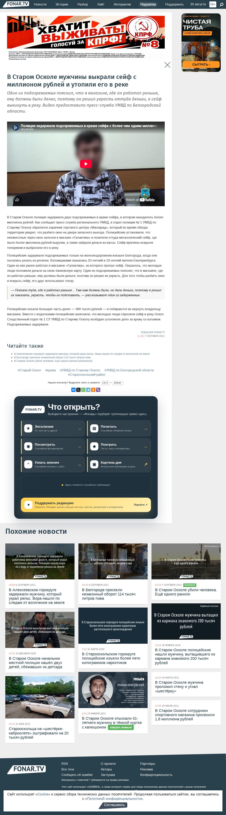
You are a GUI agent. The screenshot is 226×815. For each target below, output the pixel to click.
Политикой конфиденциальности (114, 798)
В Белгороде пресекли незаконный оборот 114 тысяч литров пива (52, 357)
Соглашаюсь (114, 804)
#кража (50, 370)
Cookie (42, 794)
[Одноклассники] (93, 390)
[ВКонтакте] (73, 390)
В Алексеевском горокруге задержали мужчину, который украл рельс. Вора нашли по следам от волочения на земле (82, 354)
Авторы (106, 769)
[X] (78, 390)
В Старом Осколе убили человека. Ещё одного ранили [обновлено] (53, 361)
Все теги (67, 769)
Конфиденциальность (156, 775)
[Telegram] (88, 390)
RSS (64, 764)
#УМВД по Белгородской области (129, 370)
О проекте (108, 764)
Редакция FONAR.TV (153, 332)
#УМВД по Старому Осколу (80, 370)
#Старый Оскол (29, 370)
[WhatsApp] (83, 390)
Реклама (146, 769)
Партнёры (147, 764)
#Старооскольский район (86, 375)
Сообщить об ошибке (77, 775)
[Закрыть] (167, 65)
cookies (93, 787)
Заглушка (108, 775)
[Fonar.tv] (16, 4)
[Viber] (98, 390)
